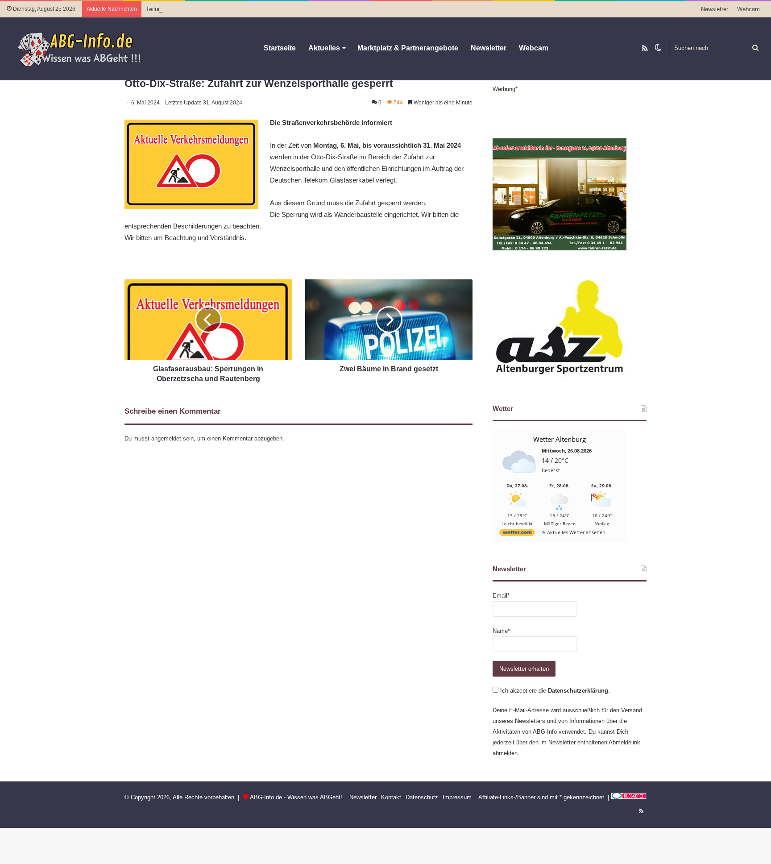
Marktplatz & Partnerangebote (407, 48)
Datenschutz (422, 797)
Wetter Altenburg (559, 439)
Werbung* (505, 89)
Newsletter (714, 9)
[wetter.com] (517, 534)
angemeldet (166, 438)
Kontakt (391, 797)
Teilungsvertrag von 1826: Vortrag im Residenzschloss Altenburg (229, 9)
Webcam (748, 9)
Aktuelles (324, 48)
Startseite (280, 48)
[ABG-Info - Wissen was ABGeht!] (85, 48)
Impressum (457, 797)
